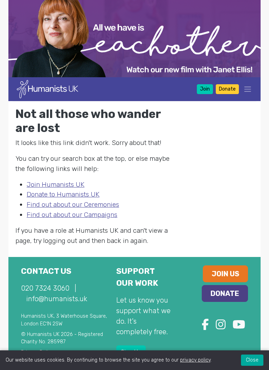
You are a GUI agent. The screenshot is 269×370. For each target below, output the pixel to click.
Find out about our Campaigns (72, 215)
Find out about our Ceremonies (73, 204)
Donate (227, 89)
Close (252, 360)
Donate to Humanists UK (63, 194)
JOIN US (225, 274)
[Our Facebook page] (205, 326)
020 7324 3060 (45, 288)
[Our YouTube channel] (239, 326)
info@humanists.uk (56, 299)
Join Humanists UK (55, 184)
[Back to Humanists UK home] (47, 88)
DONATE (225, 293)
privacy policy (195, 360)
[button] (245, 89)
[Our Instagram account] (220, 326)
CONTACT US (46, 271)
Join (205, 89)
